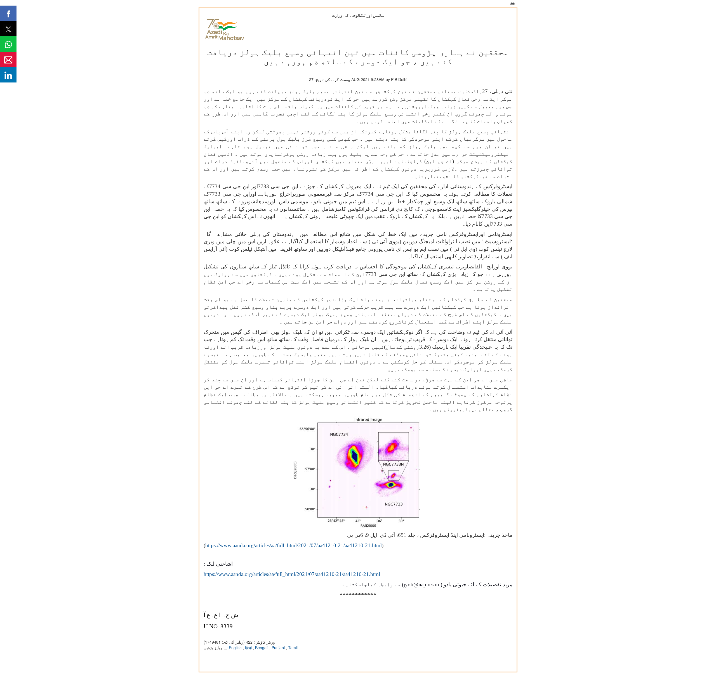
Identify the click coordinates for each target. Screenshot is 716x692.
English (236, 647)
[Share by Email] (8, 59)
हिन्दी (249, 647)
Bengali (262, 647)
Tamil (293, 647)
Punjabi (279, 647)
